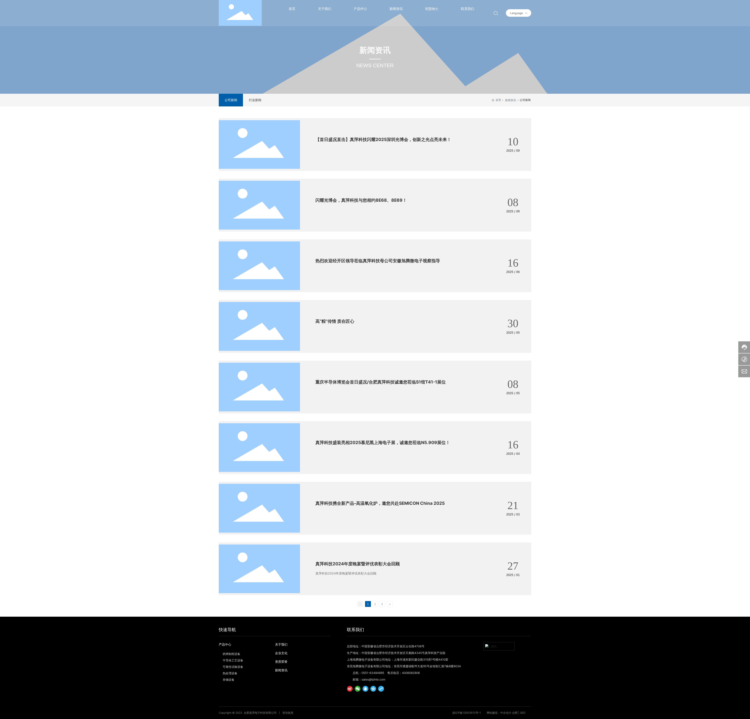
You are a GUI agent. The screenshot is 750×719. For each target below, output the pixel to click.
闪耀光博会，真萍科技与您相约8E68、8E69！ (361, 200)
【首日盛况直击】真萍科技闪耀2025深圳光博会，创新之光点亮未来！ (383, 139)
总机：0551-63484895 (368, 673)
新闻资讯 (510, 100)
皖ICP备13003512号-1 (467, 712)
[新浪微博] (350, 689)
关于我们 (281, 644)
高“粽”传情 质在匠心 (334, 321)
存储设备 (228, 680)
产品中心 (225, 644)
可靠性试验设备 (233, 667)
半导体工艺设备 (233, 660)
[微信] (358, 689)
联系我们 (355, 629)
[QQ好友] (365, 689)
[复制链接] (381, 689)
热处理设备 (230, 673)
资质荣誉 (281, 662)
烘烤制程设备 (231, 654)
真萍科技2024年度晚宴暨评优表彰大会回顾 (357, 563)
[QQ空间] (373, 689)
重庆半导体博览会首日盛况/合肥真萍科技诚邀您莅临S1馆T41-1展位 (380, 381)
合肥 (515, 712)
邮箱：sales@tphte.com (369, 679)
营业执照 (287, 712)
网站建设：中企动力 (499, 712)
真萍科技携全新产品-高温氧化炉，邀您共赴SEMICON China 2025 (380, 503)
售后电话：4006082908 (403, 673)
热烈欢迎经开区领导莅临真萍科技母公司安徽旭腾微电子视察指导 (377, 260)
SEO (523, 712)
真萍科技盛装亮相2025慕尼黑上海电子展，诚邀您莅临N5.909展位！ (382, 442)
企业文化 (281, 653)
